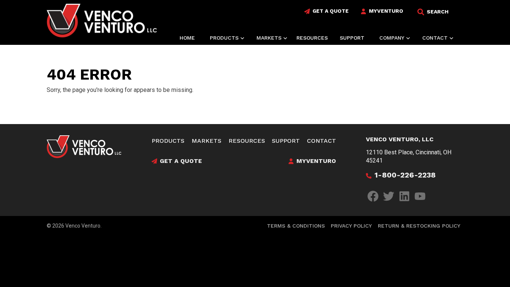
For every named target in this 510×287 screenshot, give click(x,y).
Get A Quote (330, 11)
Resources (312, 38)
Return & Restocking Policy (419, 226)
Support (352, 38)
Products (168, 140)
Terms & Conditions (296, 226)
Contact (321, 140)
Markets (206, 140)
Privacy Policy (351, 226)
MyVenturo (386, 11)
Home (187, 38)
